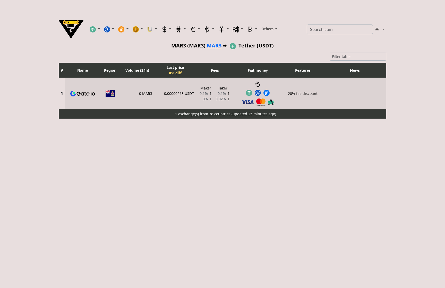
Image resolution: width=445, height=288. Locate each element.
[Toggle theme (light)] (379, 29)
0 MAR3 (145, 93)
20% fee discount (303, 93)
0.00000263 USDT (179, 93)
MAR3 (214, 45)
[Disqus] (222, 185)
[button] (95, 29)
